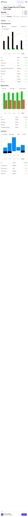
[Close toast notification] (2, 511)
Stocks (14, 5)
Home (2, 5)
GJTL (16, 5)
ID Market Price (9, 5)
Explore (5, 5)
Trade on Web (20, 2)
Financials (9, 16)
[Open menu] (26, 2)
